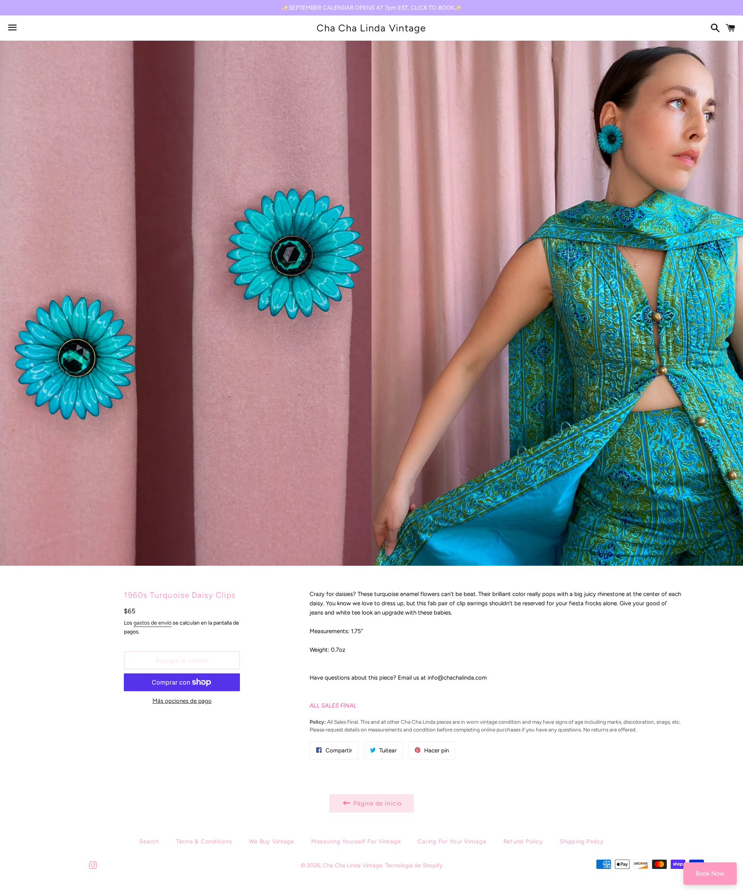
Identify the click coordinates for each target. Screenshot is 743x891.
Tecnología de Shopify (414, 865)
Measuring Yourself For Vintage (356, 841)
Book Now (710, 873)
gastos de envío (152, 623)
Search (149, 841)
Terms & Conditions (204, 841)
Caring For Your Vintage (452, 841)
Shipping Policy (581, 841)
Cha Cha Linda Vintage (371, 28)
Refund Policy (523, 841)
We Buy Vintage (271, 841)
